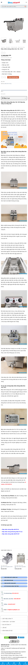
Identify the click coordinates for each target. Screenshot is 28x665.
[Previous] (3, 23)
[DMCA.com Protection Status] (10, 637)
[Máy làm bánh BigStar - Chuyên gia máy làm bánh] (14, 2)
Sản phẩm (8, 47)
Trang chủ (3, 47)
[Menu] (26, 2)
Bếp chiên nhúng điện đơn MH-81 (7, 567)
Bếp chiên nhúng (21, 47)
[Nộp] (25, 6)
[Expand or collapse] (25, 98)
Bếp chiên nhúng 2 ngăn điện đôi (20, 567)
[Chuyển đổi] (1, 619)
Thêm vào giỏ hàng (13, 77)
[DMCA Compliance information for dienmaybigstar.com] (14, 641)
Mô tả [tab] (2, 91)
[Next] (25, 23)
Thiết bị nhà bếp (14, 47)
